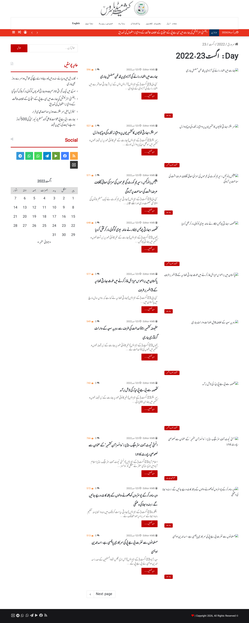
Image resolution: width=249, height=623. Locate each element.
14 (15, 208)
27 (25, 226)
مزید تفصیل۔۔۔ (149, 96)
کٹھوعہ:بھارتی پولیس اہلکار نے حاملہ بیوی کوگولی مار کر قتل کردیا (126, 229)
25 (44, 226)
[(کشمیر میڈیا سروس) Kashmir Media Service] (124, 8)
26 (34, 226)
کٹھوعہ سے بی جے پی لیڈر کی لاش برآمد (139, 390)
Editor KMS (149, 70)
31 (54, 235)
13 (25, 208)
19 (34, 217)
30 (64, 235)
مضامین (89, 23)
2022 (221, 45)
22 (73, 226)
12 (34, 208)
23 (64, 226)
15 (73, 217)
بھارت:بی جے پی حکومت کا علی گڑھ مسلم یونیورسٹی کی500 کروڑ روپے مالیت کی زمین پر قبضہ (45, 122)
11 (44, 208)
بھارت (121, 23)
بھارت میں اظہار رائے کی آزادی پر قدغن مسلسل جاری (129, 76)
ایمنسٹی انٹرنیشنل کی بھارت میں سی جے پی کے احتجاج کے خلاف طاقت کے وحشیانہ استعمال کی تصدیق (159, 33)
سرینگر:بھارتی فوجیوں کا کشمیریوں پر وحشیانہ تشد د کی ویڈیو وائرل (125, 132)
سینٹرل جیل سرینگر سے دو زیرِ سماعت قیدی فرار (53, 112)
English (76, 23)
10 (54, 208)
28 (15, 226)
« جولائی (47, 242)
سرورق (231, 45)
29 (73, 235)
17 (54, 217)
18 (44, 217)
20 (25, 217)
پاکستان (135, 23)
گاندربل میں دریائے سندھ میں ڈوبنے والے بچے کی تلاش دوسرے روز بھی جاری (43, 81)
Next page (104, 594)
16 (64, 217)
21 (15, 217)
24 (54, 226)
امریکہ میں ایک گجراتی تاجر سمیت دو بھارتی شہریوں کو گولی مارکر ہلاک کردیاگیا (43, 91)
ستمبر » (40, 242)
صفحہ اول (172, 23)
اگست (212, 45)
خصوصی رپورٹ (106, 23)
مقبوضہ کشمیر (153, 23)
